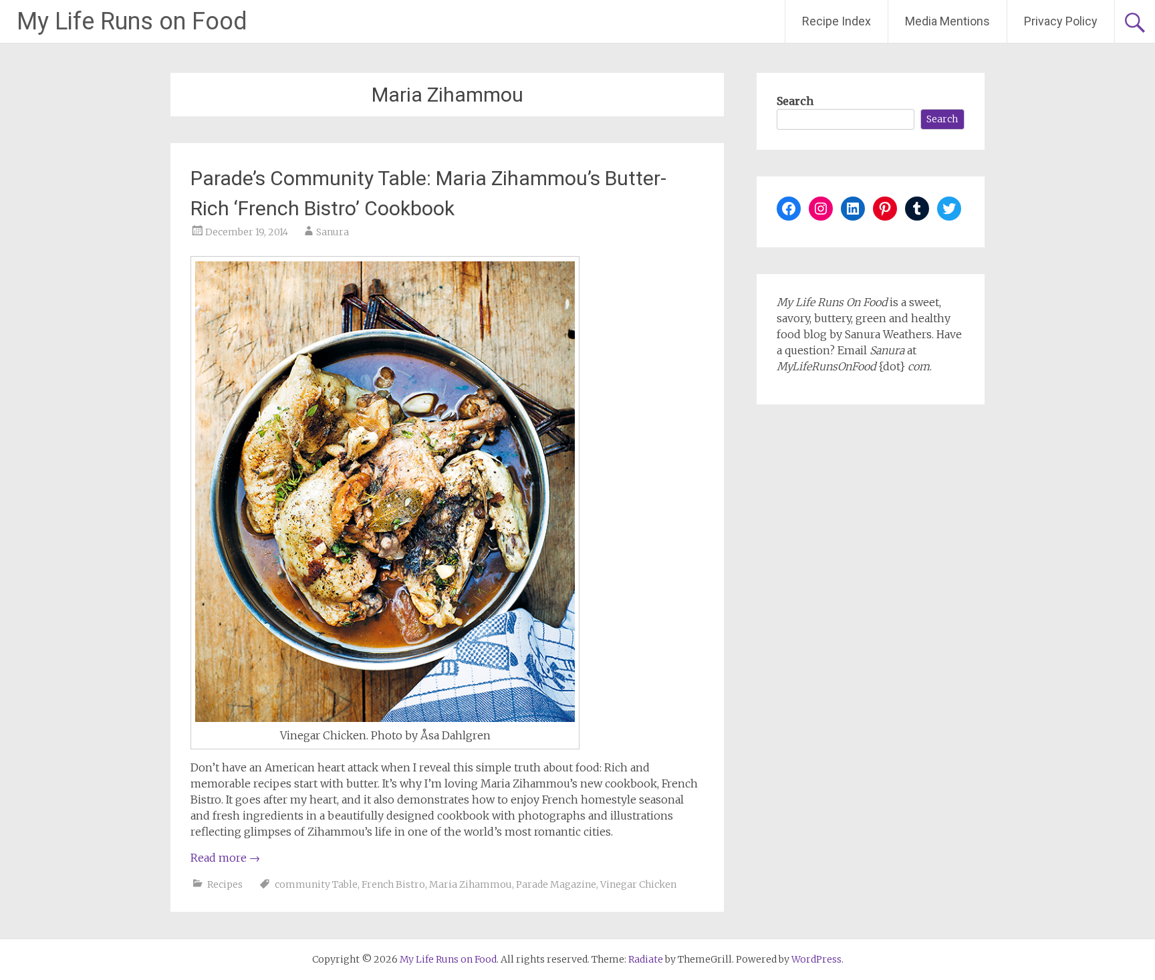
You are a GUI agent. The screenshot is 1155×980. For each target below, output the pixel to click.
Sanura (332, 232)
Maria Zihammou (470, 884)
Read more (225, 857)
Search (795, 101)
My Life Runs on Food (132, 21)
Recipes (225, 884)
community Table (316, 884)
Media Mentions (947, 21)
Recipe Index (836, 21)
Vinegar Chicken (638, 884)
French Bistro (393, 884)
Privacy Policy (1061, 21)
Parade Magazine (556, 884)
